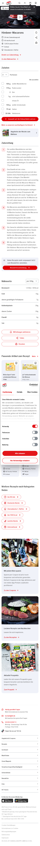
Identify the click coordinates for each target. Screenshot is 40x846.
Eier (13, 92)
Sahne (14, 109)
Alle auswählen (33, 79)
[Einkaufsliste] (36, 3)
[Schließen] (34, 7)
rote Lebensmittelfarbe (21, 96)
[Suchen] (19, 3)
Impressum (5, 838)
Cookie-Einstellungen (8, 825)
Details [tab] (19, 392)
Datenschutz (6, 834)
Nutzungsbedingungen (9, 831)
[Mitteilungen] (36, 32)
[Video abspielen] (20, 17)
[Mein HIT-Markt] (30, 3)
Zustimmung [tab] (7, 392)
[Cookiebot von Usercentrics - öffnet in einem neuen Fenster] (29, 385)
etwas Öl (15, 100)
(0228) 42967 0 (10, 722)
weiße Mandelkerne (19, 83)
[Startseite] (8, 3)
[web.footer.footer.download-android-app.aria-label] (21, 800)
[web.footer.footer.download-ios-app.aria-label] (7, 800)
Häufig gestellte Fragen (12, 709)
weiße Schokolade (19, 105)
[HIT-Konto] (25, 3)
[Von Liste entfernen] (16, 363)
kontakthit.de (10, 716)
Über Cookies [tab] (32, 392)
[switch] (35, 432)
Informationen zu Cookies (10, 828)
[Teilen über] (36, 37)
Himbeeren (16, 113)
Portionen (13, 75)
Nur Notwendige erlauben (20, 460)
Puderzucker (16, 88)
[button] (20, 125)
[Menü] (3, 3)
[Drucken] (36, 43)
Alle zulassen (20, 453)
